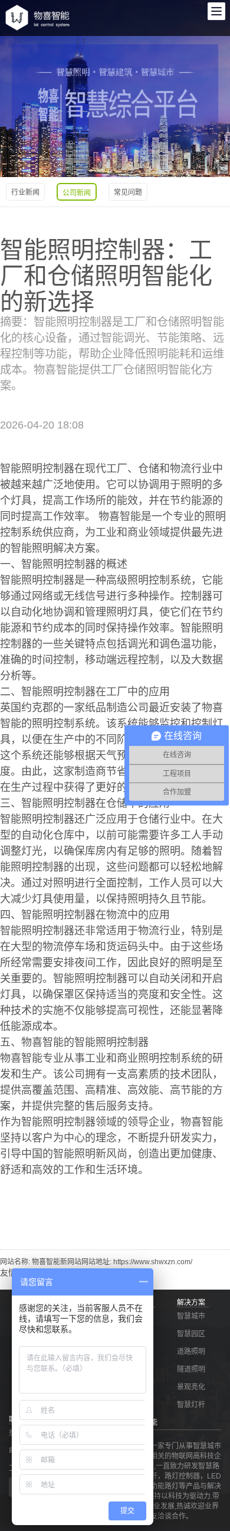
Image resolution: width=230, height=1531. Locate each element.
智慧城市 (191, 1316)
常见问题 (128, 192)
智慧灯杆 (191, 1405)
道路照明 (191, 1351)
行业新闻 (25, 192)
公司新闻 (77, 193)
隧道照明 (191, 1369)
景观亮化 (191, 1387)
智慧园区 (191, 1334)
